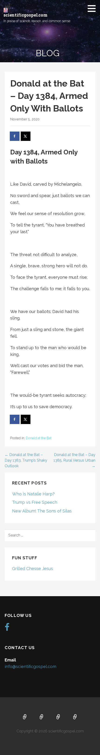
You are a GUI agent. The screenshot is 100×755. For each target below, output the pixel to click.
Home (25, 717)
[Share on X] (25, 136)
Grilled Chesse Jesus (32, 568)
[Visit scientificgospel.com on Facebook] (7, 628)
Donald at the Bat (38, 438)
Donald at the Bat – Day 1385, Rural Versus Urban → (74, 460)
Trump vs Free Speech (34, 502)
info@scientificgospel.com (30, 666)
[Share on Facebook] (15, 136)
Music (58, 717)
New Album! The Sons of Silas (42, 510)
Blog (75, 717)
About (41, 717)
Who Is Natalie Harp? (33, 493)
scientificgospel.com (25, 15)
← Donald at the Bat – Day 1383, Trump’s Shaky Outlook (26, 460)
